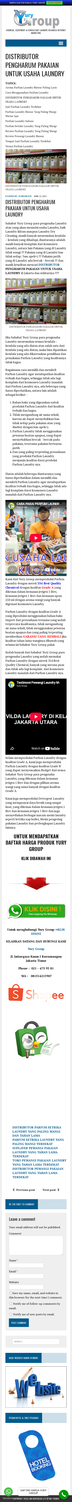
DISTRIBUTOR (49, 265)
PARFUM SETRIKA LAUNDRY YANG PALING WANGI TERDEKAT (38, 1142)
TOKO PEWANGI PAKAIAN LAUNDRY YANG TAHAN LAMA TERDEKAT (39, 1162)
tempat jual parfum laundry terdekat (28, 141)
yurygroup (25, 196)
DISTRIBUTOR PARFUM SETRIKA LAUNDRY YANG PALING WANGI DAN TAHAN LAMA (36, 1131)
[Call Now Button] (64, 1494)
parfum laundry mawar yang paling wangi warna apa (30, 114)
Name (13, 1260)
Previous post (25, 1190)
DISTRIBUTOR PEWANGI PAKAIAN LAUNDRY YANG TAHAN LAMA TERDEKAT (37, 1173)
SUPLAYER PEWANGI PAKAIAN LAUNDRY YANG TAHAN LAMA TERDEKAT (35, 1152)
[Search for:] (36, 1341)
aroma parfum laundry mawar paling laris (31, 87)
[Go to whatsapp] (8, 1491)
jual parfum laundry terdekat (23, 106)
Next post (49, 1190)
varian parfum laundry (19, 146)
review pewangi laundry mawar (24, 136)
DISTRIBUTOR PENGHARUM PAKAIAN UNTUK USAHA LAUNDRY (33, 99)
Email (12, 1271)
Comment (15, 1233)
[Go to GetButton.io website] (8, 1498)
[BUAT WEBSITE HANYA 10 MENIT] (36, 1405)
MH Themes (54, 1498)
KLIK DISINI (54, 2)
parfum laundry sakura (19, 121)
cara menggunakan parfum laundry (27, 92)
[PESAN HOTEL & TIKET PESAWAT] (32, 1484)
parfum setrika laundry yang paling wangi (31, 126)
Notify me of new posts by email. (34, 1314)
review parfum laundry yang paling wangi (31, 131)
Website (14, 1282)
